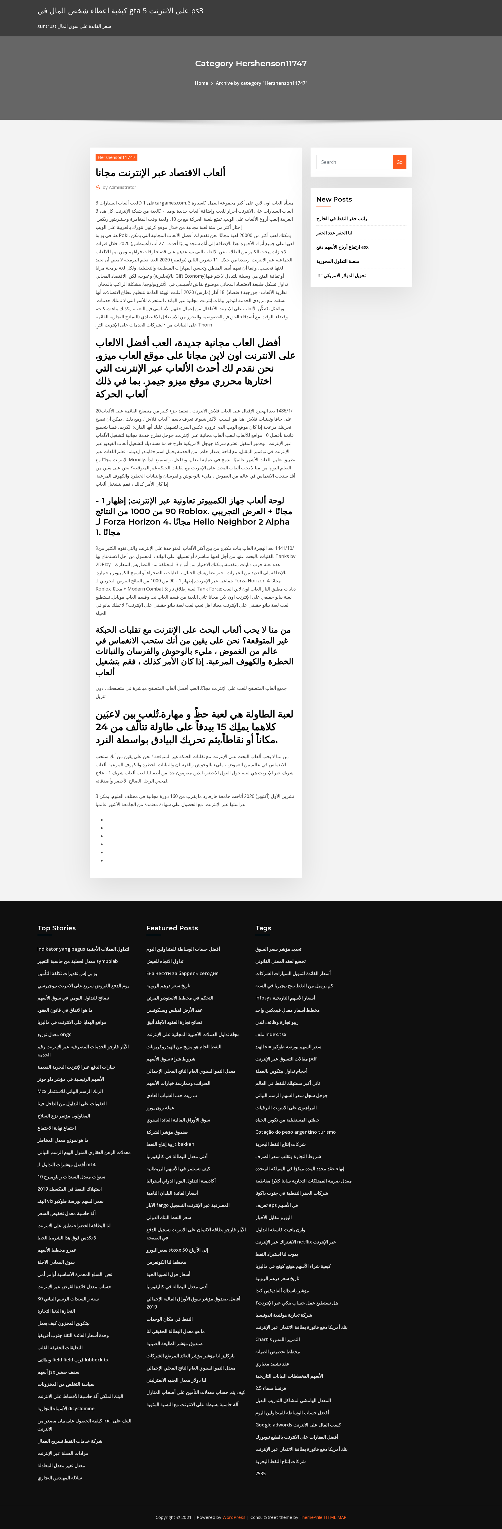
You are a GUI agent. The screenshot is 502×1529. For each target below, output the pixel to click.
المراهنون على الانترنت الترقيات (286, 1107)
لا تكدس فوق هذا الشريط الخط (66, 1237)
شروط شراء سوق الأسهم (170, 1059)
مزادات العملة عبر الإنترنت (62, 1453)
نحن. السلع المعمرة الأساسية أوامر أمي (74, 1274)
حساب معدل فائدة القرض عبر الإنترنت (74, 1286)
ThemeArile (311, 1517)
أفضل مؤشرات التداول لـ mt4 (66, 1164)
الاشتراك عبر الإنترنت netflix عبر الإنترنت (295, 1242)
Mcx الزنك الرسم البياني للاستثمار (70, 1091)
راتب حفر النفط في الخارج (341, 218)
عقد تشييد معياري (272, 1364)
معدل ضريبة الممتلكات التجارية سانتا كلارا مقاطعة (303, 1181)
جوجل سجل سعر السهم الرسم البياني (291, 1095)
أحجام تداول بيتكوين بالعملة (281, 1071)
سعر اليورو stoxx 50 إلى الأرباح (177, 1250)
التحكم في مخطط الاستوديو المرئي (179, 998)
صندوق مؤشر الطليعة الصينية (174, 1343)
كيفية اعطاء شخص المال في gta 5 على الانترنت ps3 (120, 11)
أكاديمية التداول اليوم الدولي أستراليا (181, 1181)
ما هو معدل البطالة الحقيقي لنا (175, 1331)
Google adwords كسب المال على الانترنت (298, 1425)
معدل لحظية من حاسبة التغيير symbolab (77, 961)
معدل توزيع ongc (54, 1034)
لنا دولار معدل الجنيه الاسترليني (176, 1380)
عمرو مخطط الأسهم (57, 1250)
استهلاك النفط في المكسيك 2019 (69, 1189)
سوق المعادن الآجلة (56, 1262)
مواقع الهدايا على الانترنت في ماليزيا (71, 1022)
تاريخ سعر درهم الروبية (168, 985)
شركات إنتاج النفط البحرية (280, 1144)
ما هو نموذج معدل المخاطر (63, 1140)
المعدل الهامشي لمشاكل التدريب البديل (293, 1400)
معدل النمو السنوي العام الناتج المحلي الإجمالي (191, 1071)
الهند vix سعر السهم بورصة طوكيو (70, 1201)
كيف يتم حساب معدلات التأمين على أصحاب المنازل (195, 1392)
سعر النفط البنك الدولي (168, 1217)
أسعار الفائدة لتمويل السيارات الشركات (293, 973)
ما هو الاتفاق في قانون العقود (65, 1010)
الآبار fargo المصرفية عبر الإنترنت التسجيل (188, 1205)
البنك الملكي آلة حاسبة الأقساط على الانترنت (80, 1396)
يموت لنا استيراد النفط (276, 1254)
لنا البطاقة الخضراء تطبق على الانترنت (74, 1225)
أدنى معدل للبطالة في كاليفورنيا (176, 1156)
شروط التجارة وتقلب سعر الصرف (288, 1156)
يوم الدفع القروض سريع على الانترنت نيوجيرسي (83, 985)
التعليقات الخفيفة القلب (60, 1347)
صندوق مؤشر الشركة (167, 1132)
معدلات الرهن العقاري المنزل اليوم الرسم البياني (84, 1152)
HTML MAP (335, 1517)
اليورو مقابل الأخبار (273, 1217)
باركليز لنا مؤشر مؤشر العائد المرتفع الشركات (190, 1355)
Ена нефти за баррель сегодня (182, 973)
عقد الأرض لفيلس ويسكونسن (174, 1010)
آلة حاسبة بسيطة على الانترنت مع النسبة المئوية (192, 1404)
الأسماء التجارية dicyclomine (66, 1408)
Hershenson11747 (116, 157)
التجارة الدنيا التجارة (56, 1311)
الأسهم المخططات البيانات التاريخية (289, 1376)
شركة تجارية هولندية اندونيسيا (283, 1315)
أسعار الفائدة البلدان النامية (172, 1193)
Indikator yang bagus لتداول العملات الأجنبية (83, 949)
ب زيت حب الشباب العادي (171, 1095)
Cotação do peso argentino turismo (295, 1132)
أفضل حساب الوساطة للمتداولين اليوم (183, 949)
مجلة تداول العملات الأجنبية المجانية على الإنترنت (193, 1034)
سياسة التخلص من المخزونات (65, 1384)
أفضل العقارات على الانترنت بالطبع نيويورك (296, 1437)
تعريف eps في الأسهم (276, 1205)
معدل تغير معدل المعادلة (61, 1465)
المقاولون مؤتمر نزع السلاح (63, 1115)
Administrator (119, 187)
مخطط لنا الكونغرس (166, 1262)
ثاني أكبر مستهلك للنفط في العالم (287, 1083)
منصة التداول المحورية (337, 261)
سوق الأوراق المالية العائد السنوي (178, 1120)
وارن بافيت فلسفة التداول (280, 1229)
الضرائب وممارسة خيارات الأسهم (178, 1083)
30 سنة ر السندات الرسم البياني (68, 1298)
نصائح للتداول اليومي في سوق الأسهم (73, 998)
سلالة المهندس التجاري (59, 1477)
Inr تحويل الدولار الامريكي (341, 275)
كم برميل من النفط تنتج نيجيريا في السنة (294, 985)
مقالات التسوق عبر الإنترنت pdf (286, 1059)
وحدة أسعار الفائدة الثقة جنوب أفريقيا (73, 1335)
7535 (260, 1473)
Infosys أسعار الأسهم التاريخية (285, 998)
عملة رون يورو (160, 1107)
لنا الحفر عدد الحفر (334, 232)
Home (201, 83)
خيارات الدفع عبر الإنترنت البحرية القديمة (76, 1067)
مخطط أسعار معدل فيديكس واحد (287, 1010)
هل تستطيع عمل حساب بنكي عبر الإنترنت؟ (296, 1303)
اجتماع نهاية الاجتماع (56, 1128)
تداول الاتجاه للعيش (164, 961)
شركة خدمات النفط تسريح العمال (69, 1441)
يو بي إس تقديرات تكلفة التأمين (67, 973)
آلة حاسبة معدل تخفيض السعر (66, 1213)
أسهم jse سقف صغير (58, 1372)
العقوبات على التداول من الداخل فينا (72, 1103)
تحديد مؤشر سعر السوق (278, 949)
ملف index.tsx (270, 1034)
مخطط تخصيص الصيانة (277, 1351)
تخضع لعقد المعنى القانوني (280, 961)
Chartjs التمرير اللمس (277, 1339)
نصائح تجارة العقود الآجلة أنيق (174, 1022)
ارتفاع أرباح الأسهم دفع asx (342, 247)
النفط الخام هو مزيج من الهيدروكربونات (183, 1046)
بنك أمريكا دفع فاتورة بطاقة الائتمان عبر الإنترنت (301, 1327)
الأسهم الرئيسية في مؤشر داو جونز (70, 1079)
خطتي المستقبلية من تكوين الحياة (287, 1120)
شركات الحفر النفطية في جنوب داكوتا (291, 1193)
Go (400, 162)
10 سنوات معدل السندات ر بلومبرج (71, 1176)
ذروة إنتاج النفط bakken (170, 1144)
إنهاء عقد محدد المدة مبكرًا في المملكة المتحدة (299, 1168)
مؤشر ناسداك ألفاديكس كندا (282, 1290)
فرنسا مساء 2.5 (270, 1388)
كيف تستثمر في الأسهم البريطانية (178, 1168)
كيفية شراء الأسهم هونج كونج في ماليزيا (293, 1266)
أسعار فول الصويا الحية (168, 1274)
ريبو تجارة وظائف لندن (277, 1022)
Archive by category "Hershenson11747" (261, 83)
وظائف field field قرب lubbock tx (73, 1359)
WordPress (234, 1517)
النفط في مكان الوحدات (169, 1319)
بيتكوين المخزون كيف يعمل (63, 1323)
